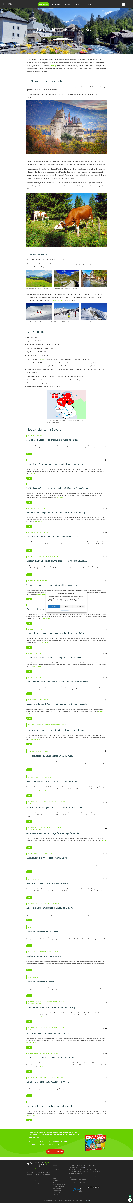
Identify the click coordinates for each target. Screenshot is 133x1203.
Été (42, 724)
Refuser (66, 606)
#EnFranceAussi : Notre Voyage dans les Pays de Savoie (52, 833)
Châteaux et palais (56, 1171)
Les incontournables (45, 1077)
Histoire (54, 1176)
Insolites (54, 1178)
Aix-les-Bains (31, 508)
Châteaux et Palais (37, 556)
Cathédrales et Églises (38, 1027)
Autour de (31, 877)
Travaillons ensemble (92, 1169)
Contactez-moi (90, 1174)
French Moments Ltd (80, 1167)
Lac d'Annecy (40, 699)
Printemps (55, 827)
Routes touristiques (57, 1188)
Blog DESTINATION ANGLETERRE (77, 1179)
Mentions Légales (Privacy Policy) (95, 1176)
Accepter (54, 606)
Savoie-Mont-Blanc (36, 435)
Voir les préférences (79, 606)
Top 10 (46, 699)
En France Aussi (36, 750)
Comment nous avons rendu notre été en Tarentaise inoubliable (55, 730)
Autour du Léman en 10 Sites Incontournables (47, 883)
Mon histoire (90, 1167)
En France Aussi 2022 (37, 903)
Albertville (31, 1101)
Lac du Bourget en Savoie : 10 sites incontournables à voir (53, 536)
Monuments (55, 1180)
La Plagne (60, 300)
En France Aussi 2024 (47, 750)
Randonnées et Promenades (52, 1001)
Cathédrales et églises (57, 1169)
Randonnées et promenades (58, 1186)
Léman (45, 556)
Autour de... (55, 1165)
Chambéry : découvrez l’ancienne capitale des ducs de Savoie (54, 464)
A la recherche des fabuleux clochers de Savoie (48, 1033)
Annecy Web (88, 1200)
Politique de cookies (65, 610)
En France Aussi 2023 (47, 801)
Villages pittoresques (57, 1190)
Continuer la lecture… (34, 449)
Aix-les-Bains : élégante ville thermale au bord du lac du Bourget (56, 512)
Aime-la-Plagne (32, 724)
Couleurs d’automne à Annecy (40, 981)
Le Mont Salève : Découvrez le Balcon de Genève (49, 907)
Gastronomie (55, 1174)
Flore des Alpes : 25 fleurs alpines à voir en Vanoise (50, 755)
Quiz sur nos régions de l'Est (59, 1184)
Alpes (29, 435)
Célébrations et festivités (58, 1192)
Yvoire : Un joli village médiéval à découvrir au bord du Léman (55, 807)
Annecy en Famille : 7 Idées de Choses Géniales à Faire (52, 781)
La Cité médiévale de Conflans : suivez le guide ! (49, 1106)
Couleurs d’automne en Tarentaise (42, 931)
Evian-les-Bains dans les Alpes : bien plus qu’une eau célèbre (54, 657)
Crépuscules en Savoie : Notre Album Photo (46, 857)
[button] (84, 593)
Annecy (53, 66)
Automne (34, 926)
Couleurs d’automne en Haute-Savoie (43, 956)
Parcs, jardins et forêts (57, 1182)
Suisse (37, 879)
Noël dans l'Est (56, 1194)
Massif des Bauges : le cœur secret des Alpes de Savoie (52, 440)
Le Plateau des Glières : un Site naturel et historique (50, 1057)
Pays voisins (55, 1197)
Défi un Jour (35, 1077)
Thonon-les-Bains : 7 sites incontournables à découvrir (51, 585)
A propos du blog (91, 1165)
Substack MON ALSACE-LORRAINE (77, 1182)
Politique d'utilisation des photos (94, 1171)
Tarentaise (31, 725)
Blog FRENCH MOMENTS (75, 1177)
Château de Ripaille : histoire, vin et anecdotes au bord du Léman (56, 560)
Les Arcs (53, 300)
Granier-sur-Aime (48, 724)
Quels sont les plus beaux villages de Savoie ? (47, 1081)
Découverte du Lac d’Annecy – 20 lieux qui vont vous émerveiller (57, 704)
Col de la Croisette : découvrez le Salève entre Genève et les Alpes (57, 681)
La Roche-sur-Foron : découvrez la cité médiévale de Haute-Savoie (57, 488)
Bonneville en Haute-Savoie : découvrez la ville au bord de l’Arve (56, 633)
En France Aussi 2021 (51, 1027)
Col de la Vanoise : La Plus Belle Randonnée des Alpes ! (52, 1007)
